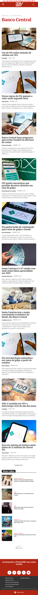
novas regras (6, 365)
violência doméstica (18, 478)
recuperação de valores (9, 191)
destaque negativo (7, 276)
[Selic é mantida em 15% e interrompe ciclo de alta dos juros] (19, 390)
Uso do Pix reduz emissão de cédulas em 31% (16, 53)
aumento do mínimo (18, 533)
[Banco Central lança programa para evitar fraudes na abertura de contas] (19, 123)
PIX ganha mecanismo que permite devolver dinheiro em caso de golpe (17, 185)
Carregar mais (18, 465)
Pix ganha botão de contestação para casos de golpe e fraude (18, 228)
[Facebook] (9, 572)
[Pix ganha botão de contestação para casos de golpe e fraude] (19, 213)
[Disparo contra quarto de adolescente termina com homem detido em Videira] (7, 480)
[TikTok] (19, 572)
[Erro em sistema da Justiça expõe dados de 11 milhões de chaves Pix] (19, 431)
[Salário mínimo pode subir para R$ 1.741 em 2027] (7, 535)
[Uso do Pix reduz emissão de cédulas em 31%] (19, 39)
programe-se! (17, 519)
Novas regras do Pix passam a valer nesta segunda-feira (17, 97)
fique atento (5, 453)
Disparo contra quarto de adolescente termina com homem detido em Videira (24, 480)
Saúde (15, 492)
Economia (4, 58)
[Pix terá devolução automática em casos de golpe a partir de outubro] (19, 344)
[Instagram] (14, 572)
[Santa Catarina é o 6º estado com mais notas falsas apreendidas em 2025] (19, 254)
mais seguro (5, 101)
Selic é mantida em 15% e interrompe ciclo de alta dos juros (19, 404)
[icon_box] (19, 593)
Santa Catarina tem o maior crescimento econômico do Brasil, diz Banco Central (16, 314)
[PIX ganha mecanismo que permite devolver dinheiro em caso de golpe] (19, 169)
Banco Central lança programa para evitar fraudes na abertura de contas (18, 140)
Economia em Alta (7, 320)
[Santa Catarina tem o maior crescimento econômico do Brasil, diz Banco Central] (19, 298)
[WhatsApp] (24, 572)
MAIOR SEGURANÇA (7, 145)
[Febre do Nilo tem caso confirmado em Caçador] (7, 494)
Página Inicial (5, 15)
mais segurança (6, 232)
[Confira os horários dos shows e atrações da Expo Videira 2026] (7, 521)
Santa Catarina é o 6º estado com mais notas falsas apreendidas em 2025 (18, 270)
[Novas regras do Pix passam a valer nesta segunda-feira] (19, 82)
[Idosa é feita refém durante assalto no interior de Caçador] (7, 508)
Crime (15, 506)
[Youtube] (28, 572)
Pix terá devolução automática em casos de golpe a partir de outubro (17, 360)
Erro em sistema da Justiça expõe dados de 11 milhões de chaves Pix (19, 447)
